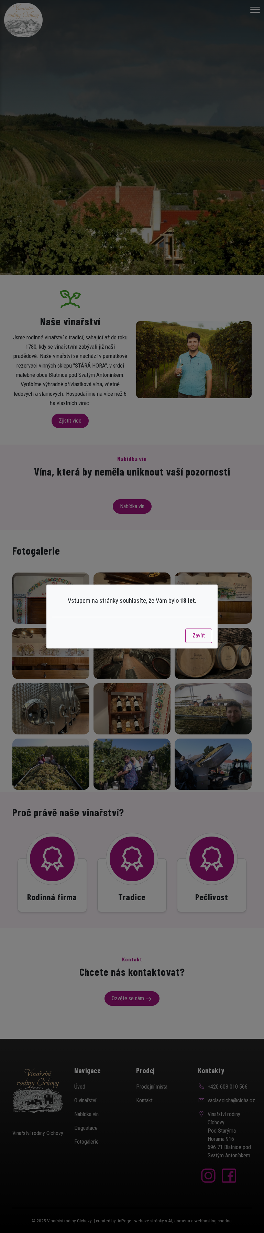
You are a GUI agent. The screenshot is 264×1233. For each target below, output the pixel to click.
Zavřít (198, 635)
